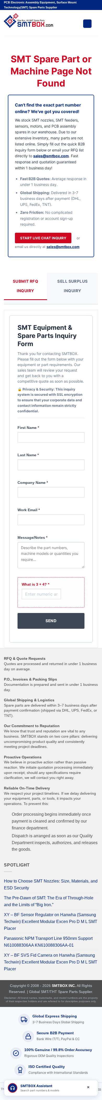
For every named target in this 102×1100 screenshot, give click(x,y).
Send (51, 620)
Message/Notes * (32, 537)
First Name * (28, 427)
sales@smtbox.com (51, 156)
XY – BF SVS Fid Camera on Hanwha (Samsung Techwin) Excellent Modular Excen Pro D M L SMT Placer (50, 962)
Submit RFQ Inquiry (25, 286)
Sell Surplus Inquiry (72, 286)
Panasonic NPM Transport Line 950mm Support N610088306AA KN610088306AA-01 (48, 941)
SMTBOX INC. (64, 986)
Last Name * (28, 455)
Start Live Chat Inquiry (43, 238)
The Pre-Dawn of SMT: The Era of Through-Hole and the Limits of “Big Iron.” (48, 901)
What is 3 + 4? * (35, 584)
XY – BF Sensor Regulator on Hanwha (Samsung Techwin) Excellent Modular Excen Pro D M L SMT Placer (50, 921)
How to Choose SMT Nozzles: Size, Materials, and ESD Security (51, 884)
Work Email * (29, 510)
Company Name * (33, 482)
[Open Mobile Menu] (87, 23)
